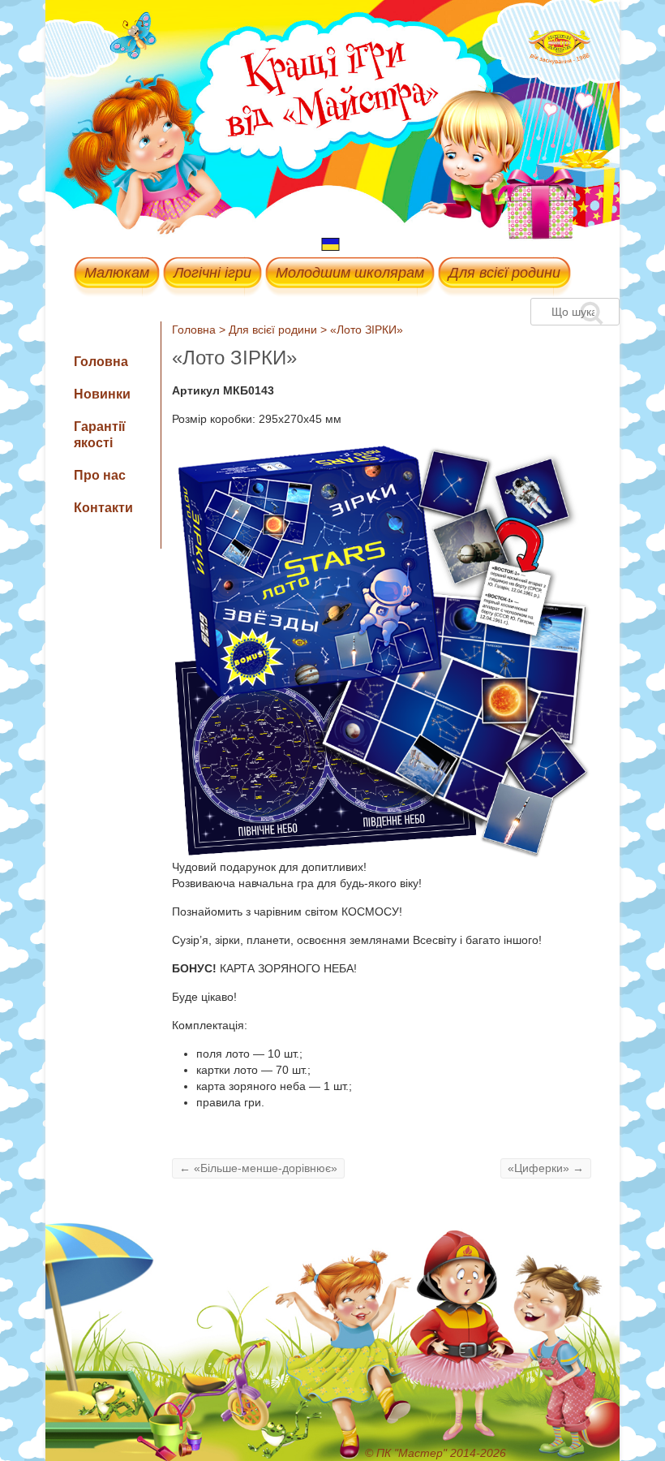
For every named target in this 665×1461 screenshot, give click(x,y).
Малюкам (116, 273)
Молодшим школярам (350, 273)
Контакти (103, 508)
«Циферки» (546, 1167)
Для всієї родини (504, 273)
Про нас (100, 475)
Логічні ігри (212, 273)
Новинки (102, 394)
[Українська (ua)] (331, 243)
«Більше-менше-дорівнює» (258, 1167)
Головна (194, 329)
